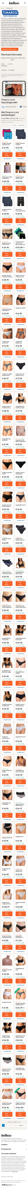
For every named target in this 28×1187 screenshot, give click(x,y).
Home (2, 8)
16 (15, 1125)
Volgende (21, 1125)
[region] (14, 106)
